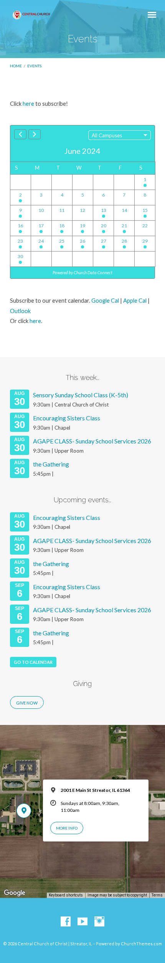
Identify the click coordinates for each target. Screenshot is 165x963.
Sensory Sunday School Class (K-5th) (80, 394)
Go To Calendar (33, 662)
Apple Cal (135, 300)
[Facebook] (66, 922)
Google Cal (105, 300)
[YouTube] (82, 922)
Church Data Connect (93, 272)
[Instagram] (99, 922)
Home (16, 65)
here (28, 103)
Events (34, 65)
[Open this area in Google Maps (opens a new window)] (14, 893)
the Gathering (51, 464)
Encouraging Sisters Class (66, 418)
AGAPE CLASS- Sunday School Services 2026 (92, 441)
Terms (157, 895)
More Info (67, 828)
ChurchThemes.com (141, 943)
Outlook (20, 310)
